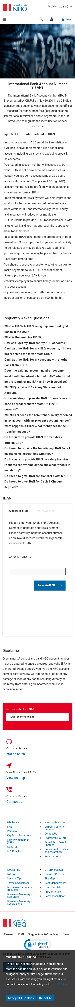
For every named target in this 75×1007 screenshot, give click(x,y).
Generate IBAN (18, 511)
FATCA (11, 874)
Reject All (45, 998)
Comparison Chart (55, 896)
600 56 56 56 (15, 754)
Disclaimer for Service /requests (19, 888)
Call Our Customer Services (55, 828)
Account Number (20, 557)
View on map (15, 778)
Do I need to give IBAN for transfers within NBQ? (37, 476)
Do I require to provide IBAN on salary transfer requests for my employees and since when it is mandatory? (37, 465)
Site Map (50, 878)
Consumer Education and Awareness (57, 850)
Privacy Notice (53, 891)
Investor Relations (55, 822)
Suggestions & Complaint (43, 934)
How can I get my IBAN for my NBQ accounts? (35, 343)
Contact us (14, 802)
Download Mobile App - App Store (20, 895)
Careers (9, 934)
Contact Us (51, 833)
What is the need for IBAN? (22, 337)
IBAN (21, 934)
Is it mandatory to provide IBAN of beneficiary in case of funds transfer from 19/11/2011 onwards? (37, 404)
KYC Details (13, 869)
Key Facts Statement (19, 835)
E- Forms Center (54, 869)
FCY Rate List (14, 851)
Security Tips (14, 878)
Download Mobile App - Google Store (20, 902)
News (66, 934)
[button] (37, 945)
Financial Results (54, 874)
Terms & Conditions (18, 883)
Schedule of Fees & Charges (56, 843)
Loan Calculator (53, 887)
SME (9, 826)
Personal (12, 831)
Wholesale (13, 822)
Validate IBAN (46, 511)
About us (12, 846)
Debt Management (55, 883)
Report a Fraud (53, 856)
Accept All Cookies (21, 998)
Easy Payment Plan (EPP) (18, 841)
